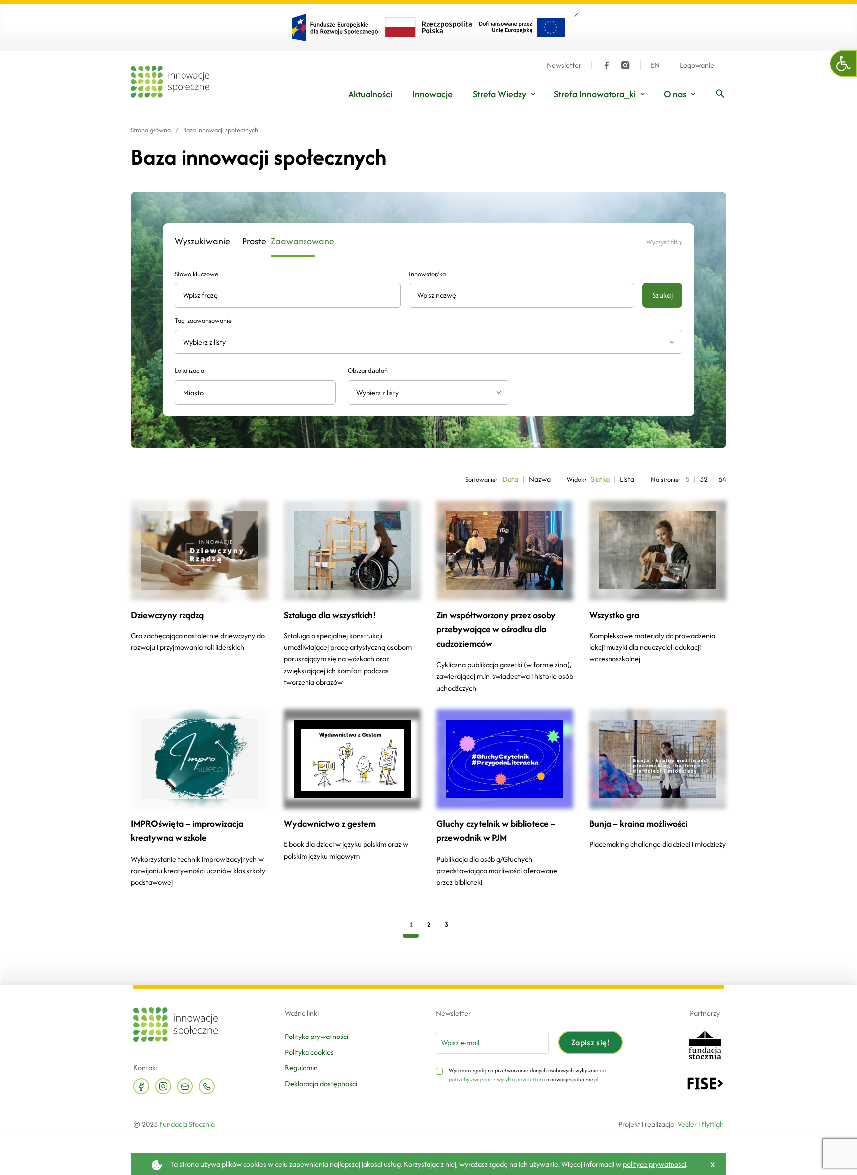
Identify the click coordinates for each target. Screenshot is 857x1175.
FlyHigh (712, 1124)
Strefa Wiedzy (499, 94)
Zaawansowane (293, 241)
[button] (843, 63)
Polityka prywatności (316, 1036)
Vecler (687, 1124)
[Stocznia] (705, 1044)
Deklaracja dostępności (321, 1083)
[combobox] (428, 392)
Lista (627, 479)
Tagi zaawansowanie (203, 320)
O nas (675, 94)
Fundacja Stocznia (187, 1124)
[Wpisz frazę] (720, 94)
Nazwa (540, 479)
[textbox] (424, 392)
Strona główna (151, 130)
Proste (250, 241)
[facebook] (607, 65)
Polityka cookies (309, 1052)
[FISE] (705, 1082)
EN (655, 65)
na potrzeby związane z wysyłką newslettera (527, 1074)
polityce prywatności (654, 1164)
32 (704, 479)
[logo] (170, 82)
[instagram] (625, 65)
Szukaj (662, 295)
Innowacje (432, 94)
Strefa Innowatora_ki (595, 94)
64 (722, 479)
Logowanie (697, 65)
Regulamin (301, 1067)
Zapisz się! (590, 1042)
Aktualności (370, 94)
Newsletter (564, 65)
